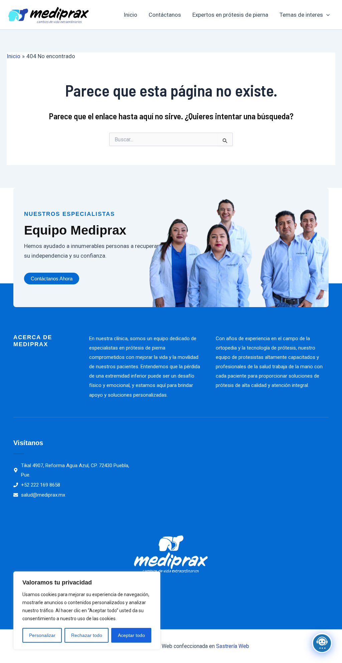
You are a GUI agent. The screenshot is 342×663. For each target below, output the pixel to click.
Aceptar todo (131, 635)
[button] (326, 14)
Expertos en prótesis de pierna (230, 14)
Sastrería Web (232, 646)
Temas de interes (301, 14)
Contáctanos (165, 14)
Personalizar (42, 635)
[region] (86, 610)
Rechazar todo (86, 635)
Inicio (130, 14)
